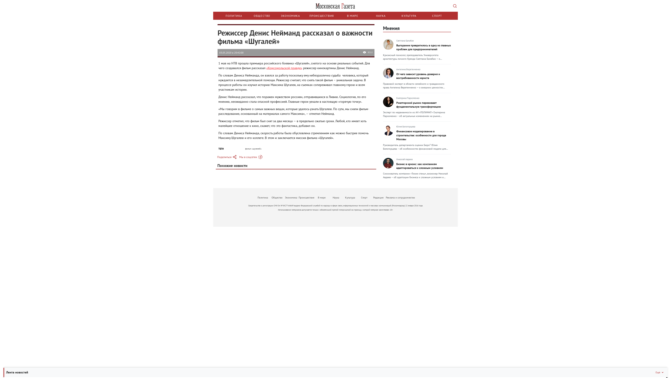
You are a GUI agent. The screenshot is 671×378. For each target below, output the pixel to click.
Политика (234, 16)
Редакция (378, 197)
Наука (381, 16)
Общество (262, 16)
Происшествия (321, 16)
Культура (409, 16)
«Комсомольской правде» (284, 68)
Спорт (437, 16)
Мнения (391, 28)
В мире (352, 16)
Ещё (658, 372)
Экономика (290, 16)
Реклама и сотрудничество (400, 197)
